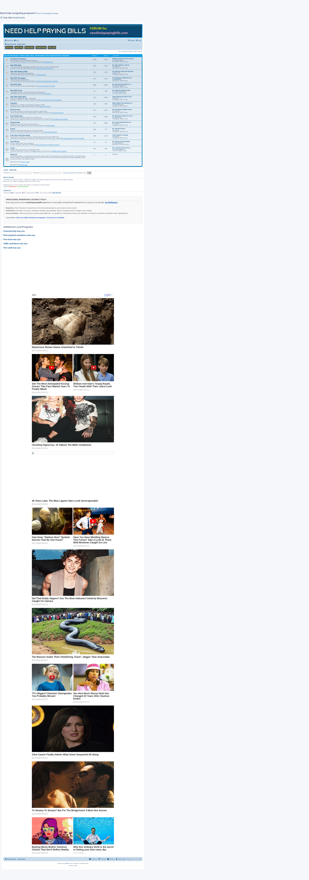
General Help (15, 122)
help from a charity (44, 106)
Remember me (80, 173)
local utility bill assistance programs (51, 100)
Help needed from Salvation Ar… (122, 103)
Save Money (14, 142)
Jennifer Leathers (119, 91)
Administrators (12, 186)
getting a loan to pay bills (59, 151)
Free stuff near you (12, 248)
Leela (115, 130)
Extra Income (15, 110)
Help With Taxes (16, 90)
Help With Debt (15, 65)
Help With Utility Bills (18, 97)
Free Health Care (16, 116)
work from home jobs (57, 112)
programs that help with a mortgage (47, 81)
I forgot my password (69, 173)
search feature (50, 125)
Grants (12, 129)
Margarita (117, 79)
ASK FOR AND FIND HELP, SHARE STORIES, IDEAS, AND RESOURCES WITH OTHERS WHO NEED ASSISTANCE (36, 55)
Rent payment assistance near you (19, 235)
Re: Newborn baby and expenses (122, 71)
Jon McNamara (111, 202)
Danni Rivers (118, 104)
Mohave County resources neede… (123, 58)
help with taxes (46, 93)
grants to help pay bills (50, 132)
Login (5, 170)
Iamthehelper (118, 143)
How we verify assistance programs (31, 218)
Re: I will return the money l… (121, 148)
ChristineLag (118, 60)
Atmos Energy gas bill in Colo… (122, 96)
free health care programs (60, 119)
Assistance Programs (18, 59)
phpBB (66, 863)
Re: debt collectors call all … (121, 65)
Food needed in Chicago (120, 135)
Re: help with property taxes (121, 90)
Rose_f (116, 73)
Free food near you (12, 239)
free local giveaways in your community (72, 138)
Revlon (116, 66)
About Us (13, 154)
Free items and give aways (20, 135)
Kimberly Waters (119, 85)
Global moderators (23, 186)
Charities (13, 103)
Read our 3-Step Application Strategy (47, 13)
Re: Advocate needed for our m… (123, 116)
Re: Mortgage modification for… (122, 78)
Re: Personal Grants (118, 128)
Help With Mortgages (18, 78)
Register (13, 170)
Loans (12, 148)
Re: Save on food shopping (121, 141)
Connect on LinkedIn (55, 218)
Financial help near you (14, 231)
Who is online (8, 177)
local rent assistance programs (46, 86)
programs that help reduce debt (44, 68)
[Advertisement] (58, 6)
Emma (116, 123)
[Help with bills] (73, 31)
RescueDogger (118, 149)
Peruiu (116, 111)
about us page (25, 162)
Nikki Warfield (56, 193)
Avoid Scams (19, 17)
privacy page (23, 164)
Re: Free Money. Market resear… (122, 109)
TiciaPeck (117, 117)
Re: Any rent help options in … (122, 84)
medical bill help (41, 74)
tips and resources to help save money (48, 144)
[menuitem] (16, 40)
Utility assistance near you (15, 244)
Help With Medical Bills (19, 72)
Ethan (116, 136)
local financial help (47, 62)
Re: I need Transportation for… (122, 122)
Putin (115, 98)
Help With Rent (15, 84)
